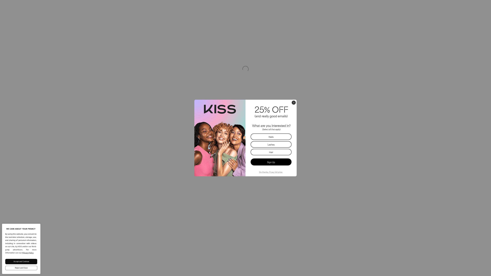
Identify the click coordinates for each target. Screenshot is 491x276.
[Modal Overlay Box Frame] (245, 138)
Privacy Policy (28, 253)
